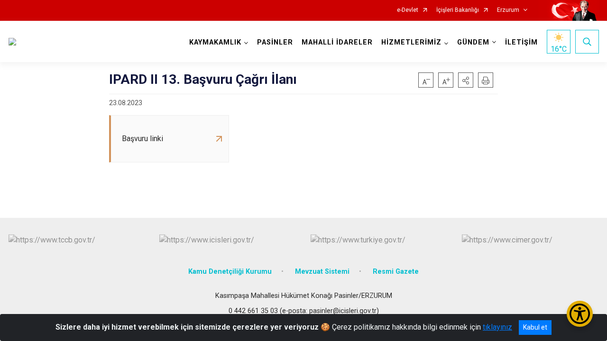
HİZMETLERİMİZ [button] (411, 42)
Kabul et (535, 327)
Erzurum (508, 10)
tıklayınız (497, 327)
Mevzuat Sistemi (322, 272)
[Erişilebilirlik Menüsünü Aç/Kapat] (580, 314)
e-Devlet (407, 10)
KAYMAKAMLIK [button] (215, 42)
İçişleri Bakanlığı (457, 10)
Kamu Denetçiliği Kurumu (230, 272)
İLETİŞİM (521, 42)
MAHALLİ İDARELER (337, 42)
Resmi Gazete (396, 272)
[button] (465, 80)
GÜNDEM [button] (473, 42)
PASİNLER (275, 42)
